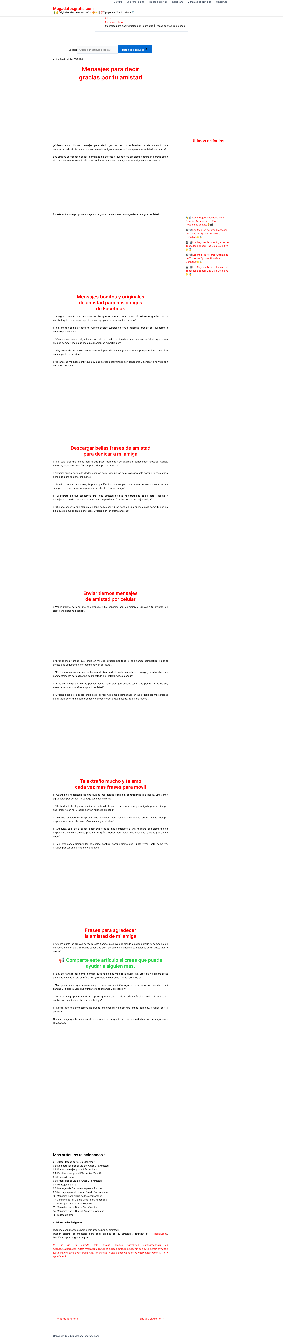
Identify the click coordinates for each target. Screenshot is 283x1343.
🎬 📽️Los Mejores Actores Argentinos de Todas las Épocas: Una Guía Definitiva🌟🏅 (207, 258)
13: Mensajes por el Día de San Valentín (75, 1207)
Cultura (118, 1)
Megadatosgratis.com (73, 8)
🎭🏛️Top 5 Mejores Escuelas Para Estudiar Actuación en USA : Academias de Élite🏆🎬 (205, 221)
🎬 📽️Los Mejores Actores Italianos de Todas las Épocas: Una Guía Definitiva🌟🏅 (207, 271)
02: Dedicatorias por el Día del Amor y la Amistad (81, 1165)
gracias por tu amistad (110, 77)
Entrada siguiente (152, 1318)
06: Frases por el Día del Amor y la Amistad (77, 1180)
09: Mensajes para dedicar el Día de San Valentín (80, 1192)
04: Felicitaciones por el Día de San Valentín (77, 1173)
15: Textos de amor (63, 1214)
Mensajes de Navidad (199, 1)
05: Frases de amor (64, 1177)
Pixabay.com (160, 1233)
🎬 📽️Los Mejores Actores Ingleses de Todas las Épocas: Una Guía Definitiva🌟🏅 (207, 246)
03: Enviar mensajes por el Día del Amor (75, 1169)
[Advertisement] (110, 187)
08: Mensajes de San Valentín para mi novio (77, 1188)
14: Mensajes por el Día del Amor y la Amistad (78, 1211)
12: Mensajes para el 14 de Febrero (72, 1203)
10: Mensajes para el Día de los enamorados (77, 1195)
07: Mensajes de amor (65, 1184)
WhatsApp (222, 1)
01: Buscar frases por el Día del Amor (73, 1161)
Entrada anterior (68, 1318)
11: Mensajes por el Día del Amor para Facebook (80, 1199)
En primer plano (135, 1)
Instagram (177, 1)
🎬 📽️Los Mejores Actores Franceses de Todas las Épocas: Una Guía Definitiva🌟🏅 (206, 233)
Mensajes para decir (110, 69)
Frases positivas (158, 1)
